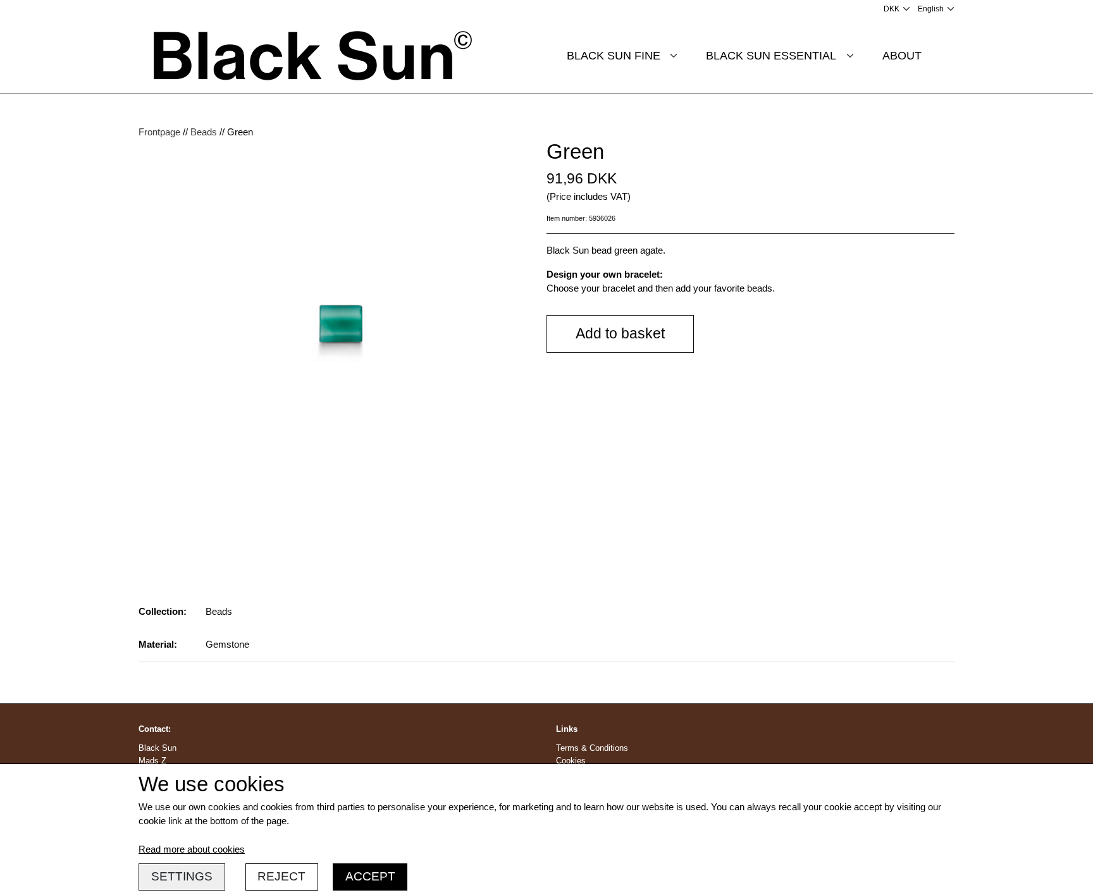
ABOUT (902, 55)
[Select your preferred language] (936, 9)
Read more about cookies (192, 849)
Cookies (571, 760)
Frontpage (159, 132)
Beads (203, 132)
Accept (370, 876)
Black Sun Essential (771, 55)
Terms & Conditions (592, 748)
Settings (182, 876)
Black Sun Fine (613, 55)
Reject (281, 876)
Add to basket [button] (620, 334)
